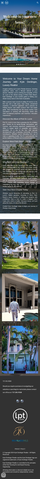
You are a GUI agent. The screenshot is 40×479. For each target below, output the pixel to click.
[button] (2, 2)
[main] (20, 19)
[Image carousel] (20, 55)
